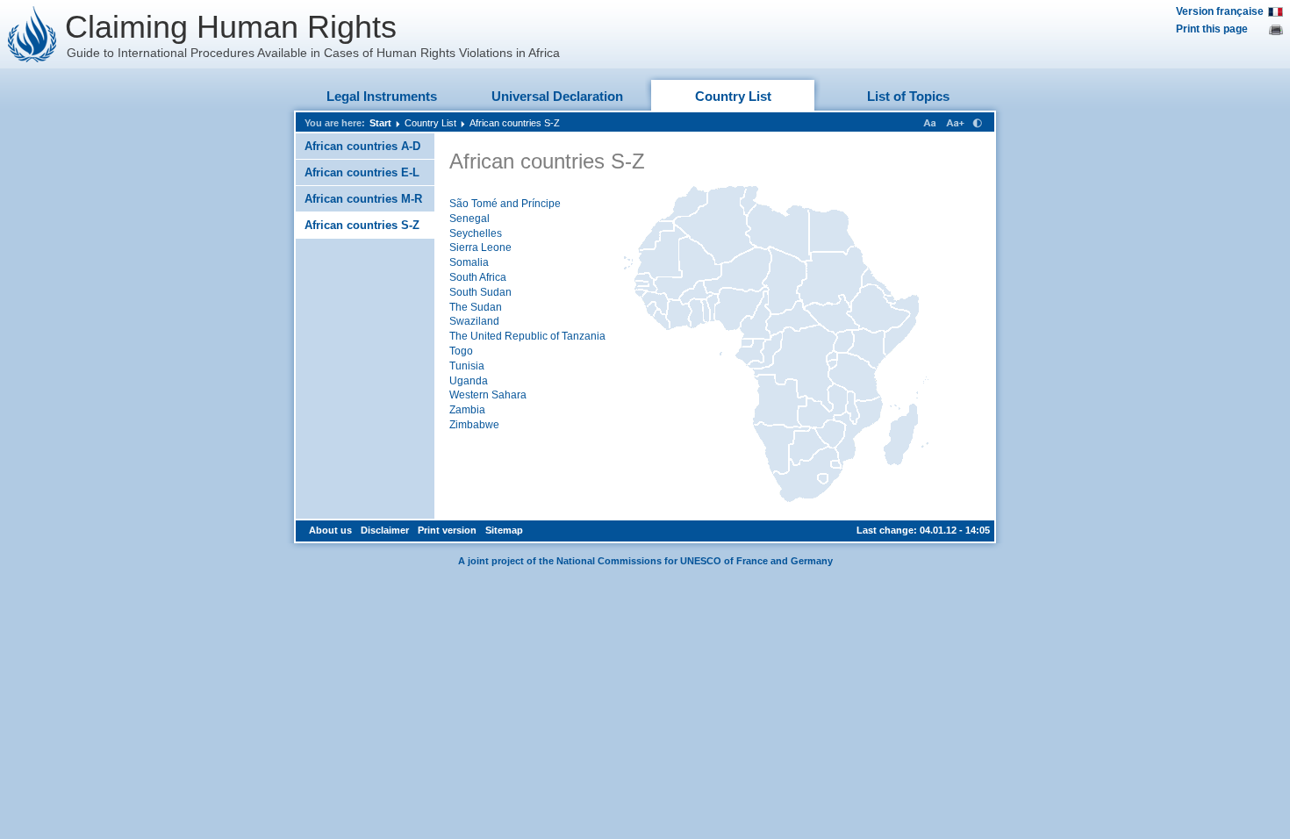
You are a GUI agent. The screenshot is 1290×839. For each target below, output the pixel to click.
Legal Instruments (381, 96)
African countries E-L (362, 172)
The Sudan (475, 307)
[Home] (32, 34)
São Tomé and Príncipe (505, 203)
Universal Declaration (557, 96)
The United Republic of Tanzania (527, 336)
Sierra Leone (480, 247)
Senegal (469, 218)
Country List (733, 96)
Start (380, 123)
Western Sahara (488, 395)
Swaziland (474, 321)
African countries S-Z (514, 123)
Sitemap (504, 530)
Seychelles (475, 233)
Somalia (469, 262)
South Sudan (480, 292)
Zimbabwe (474, 425)
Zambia (467, 410)
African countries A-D (362, 146)
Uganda (468, 381)
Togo (461, 351)
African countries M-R (363, 198)
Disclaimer (385, 530)
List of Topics (908, 96)
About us (330, 530)
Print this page (1212, 29)
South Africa (477, 277)
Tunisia (466, 366)
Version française (1220, 11)
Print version (447, 530)
